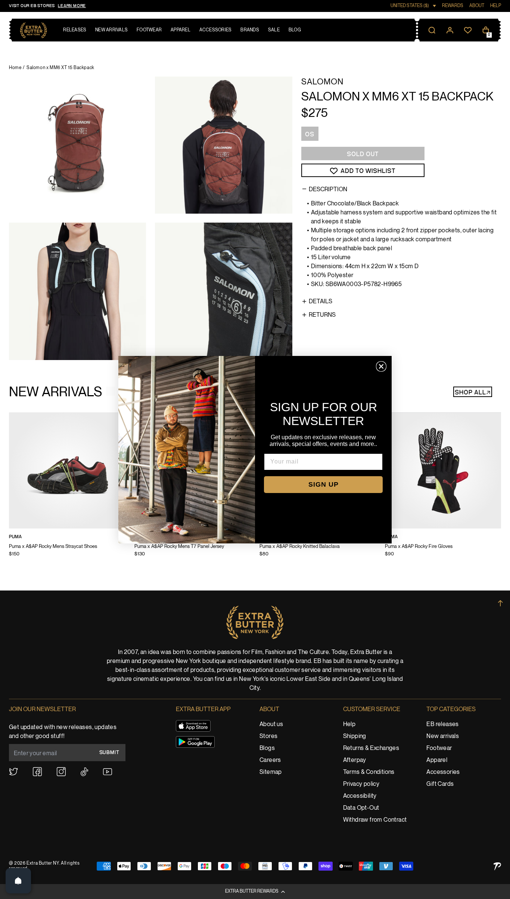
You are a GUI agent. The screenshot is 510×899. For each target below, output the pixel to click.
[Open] (18, 880)
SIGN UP (323, 484)
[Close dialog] (381, 366)
